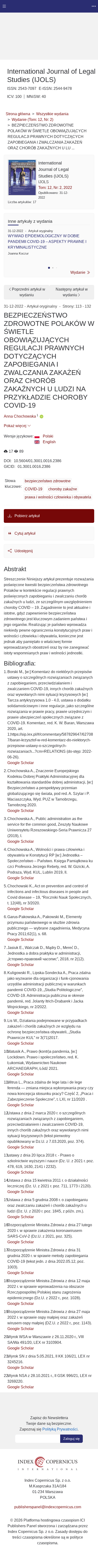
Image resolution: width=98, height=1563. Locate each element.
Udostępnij (23, 551)
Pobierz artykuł (27, 516)
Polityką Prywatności (60, 1429)
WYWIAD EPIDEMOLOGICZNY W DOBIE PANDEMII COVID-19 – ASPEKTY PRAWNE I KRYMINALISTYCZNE (47, 241)
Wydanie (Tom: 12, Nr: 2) (32, 120)
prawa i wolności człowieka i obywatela (58, 497)
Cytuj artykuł (24, 533)
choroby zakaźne (62, 489)
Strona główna (18, 114)
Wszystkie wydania (52, 114)
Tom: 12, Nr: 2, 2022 (55, 188)
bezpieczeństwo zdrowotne (48, 481)
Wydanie (78, 272)
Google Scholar (20, 763)
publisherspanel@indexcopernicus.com (47, 1507)
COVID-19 (33, 489)
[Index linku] (47, 1463)
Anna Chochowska (20, 416)
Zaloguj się (71, 1438)
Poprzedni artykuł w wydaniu (28, 292)
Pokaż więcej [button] (15, 426)
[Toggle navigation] (4, 6)
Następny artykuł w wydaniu (72, 292)
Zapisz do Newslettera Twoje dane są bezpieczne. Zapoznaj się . (49, 1423)
